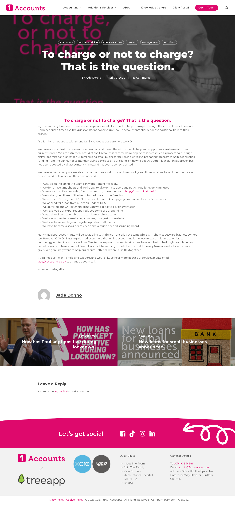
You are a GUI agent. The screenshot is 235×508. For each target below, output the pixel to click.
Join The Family (134, 467)
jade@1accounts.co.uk (52, 261)
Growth (132, 42)
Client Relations (112, 42)
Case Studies (132, 471)
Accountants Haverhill (138, 475)
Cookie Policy (74, 499)
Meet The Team (134, 463)
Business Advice (88, 42)
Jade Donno (93, 77)
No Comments (141, 77)
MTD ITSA (130, 478)
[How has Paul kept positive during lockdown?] (59, 342)
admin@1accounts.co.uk (193, 467)
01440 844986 (184, 463)
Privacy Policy (55, 499)
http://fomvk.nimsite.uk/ (140, 191)
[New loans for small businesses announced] (176, 342)
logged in (61, 391)
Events (128, 482)
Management (150, 42)
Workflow (169, 42)
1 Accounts (66, 42)
